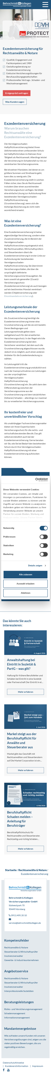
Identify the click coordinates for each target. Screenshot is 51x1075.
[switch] (44, 537)
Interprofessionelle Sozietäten (19, 991)
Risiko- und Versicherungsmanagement (23, 1009)
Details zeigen (35, 565)
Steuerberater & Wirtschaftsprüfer (21, 951)
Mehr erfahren (25, 691)
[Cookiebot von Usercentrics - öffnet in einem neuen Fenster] (36, 479)
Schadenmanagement (14, 1013)
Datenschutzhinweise (13, 1062)
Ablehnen (25, 593)
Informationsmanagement (17, 1017)
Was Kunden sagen (14, 101)
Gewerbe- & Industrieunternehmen (21, 960)
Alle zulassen (25, 574)
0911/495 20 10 (19, 915)
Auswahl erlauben (25, 583)
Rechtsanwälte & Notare (16, 947)
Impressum (37, 1066)
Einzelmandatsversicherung (18, 296)
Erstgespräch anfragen (16, 93)
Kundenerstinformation (16, 1066)
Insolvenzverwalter (13, 955)
